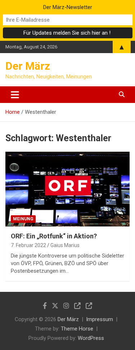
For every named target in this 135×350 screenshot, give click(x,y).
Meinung (23, 218)
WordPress (91, 338)
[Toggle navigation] (14, 94)
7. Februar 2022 (28, 245)
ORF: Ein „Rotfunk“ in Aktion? (54, 236)
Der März (27, 66)
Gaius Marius (65, 245)
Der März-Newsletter (67, 7)
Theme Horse (77, 328)
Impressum (99, 319)
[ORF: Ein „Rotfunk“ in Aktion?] (67, 188)
